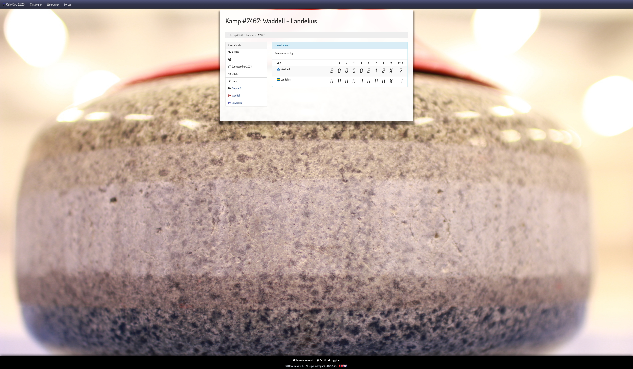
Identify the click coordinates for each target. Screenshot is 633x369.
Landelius (237, 102)
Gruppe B (236, 88)
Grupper (54, 4)
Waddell (236, 95)
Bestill (322, 360)
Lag (69, 4)
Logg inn (335, 360)
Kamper (37, 4)
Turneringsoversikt (305, 360)
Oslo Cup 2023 (15, 4)
